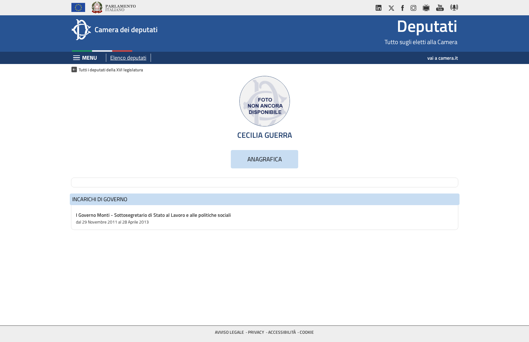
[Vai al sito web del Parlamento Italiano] (113, 6)
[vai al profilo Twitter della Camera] (391, 6)
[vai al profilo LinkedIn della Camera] (380, 6)
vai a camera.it (442, 58)
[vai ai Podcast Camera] (452, 6)
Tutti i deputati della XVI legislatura (111, 69)
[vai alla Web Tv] (426, 6)
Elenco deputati (128, 58)
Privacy (256, 332)
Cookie (307, 332)
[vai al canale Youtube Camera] (440, 6)
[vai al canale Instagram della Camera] (413, 6)
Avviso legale (229, 332)
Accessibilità (282, 332)
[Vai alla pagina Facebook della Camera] (402, 6)
